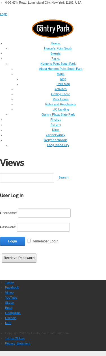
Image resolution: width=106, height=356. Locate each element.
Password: (8, 227)
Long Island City (58, 145)
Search (63, 177)
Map (63, 79)
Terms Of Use (15, 338)
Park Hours (61, 99)
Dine (55, 129)
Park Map (63, 84)
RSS (8, 323)
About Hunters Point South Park (61, 68)
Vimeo (9, 292)
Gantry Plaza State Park (58, 114)
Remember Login (45, 241)
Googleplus (13, 312)
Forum (56, 124)
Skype (9, 302)
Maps (60, 73)
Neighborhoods (55, 140)
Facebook (12, 287)
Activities (61, 89)
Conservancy (55, 135)
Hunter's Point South (58, 48)
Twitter (9, 282)
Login (3, 14)
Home (55, 43)
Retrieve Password (19, 258)
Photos (55, 119)
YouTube (11, 297)
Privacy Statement (17, 343)
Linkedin (10, 318)
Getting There (60, 94)
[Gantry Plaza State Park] (53, 28)
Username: (8, 213)
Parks (55, 58)
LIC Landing (61, 109)
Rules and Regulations (60, 104)
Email (8, 307)
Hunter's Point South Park (58, 63)
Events (55, 53)
